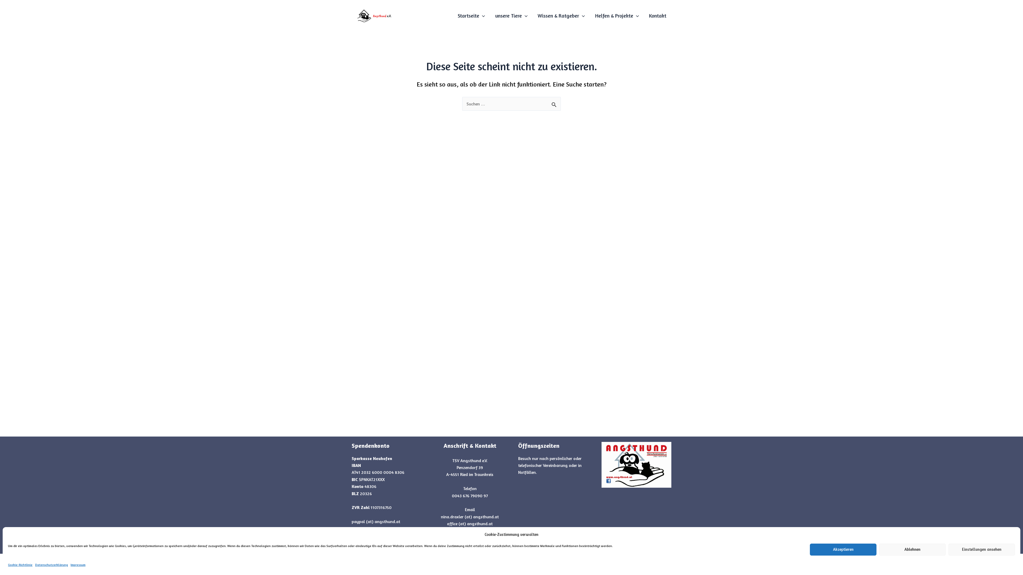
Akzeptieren (843, 549)
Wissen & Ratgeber (558, 16)
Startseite (468, 16)
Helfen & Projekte (614, 16)
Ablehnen (912, 549)
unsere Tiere (508, 16)
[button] (482, 15)
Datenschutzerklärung (51, 565)
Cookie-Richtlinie (20, 565)
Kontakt (657, 16)
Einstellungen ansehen (981, 549)
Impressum (78, 565)
